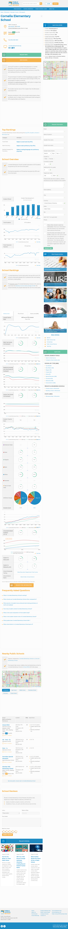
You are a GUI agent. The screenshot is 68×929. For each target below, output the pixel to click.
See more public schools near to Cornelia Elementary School (21, 781)
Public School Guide (45, 912)
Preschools (5, 693)
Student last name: (48, 145)
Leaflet (33, 686)
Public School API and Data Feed (59, 914)
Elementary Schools (32, 690)
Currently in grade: (48, 162)
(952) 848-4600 (14, 40)
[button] (21, 678)
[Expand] (4, 677)
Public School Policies (52, 344)
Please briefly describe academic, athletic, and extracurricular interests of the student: (55, 180)
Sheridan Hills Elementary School (7, 768)
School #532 (26, 667)
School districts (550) (51, 383)
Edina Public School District (27, 577)
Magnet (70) (48, 370)
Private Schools (14, 693)
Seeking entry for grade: (50, 167)
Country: (46, 201)
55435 (18, 27)
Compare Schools (44, 914)
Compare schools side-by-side (53, 360)
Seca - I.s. (5, 748)
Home (33, 911)
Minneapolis (11, 27)
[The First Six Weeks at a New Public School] (7, 848)
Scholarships (50, 342)
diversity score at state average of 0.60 (25, 286)
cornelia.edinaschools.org (14, 46)
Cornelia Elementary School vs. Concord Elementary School (23, 659)
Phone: (45, 220)
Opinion (48, 338)
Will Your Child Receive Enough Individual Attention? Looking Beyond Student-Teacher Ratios (21, 862)
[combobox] (30, 3)
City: (45, 195)
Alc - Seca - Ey (6, 740)
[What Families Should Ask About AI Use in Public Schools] (36, 848)
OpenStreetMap (38, 686)
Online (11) (48, 374)
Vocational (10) (49, 378)
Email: (45, 129)
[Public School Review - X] (2, 926)
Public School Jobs (51, 340)
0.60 (34, 508)
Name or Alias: (25, 810)
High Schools (14, 690)
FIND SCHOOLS (17, 8)
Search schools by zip (51, 358)
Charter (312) (48, 372)
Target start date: (48, 173)
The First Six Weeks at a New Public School (6, 858)
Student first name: (48, 140)
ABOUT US (51, 8)
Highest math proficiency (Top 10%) (26, 146)
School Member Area (56, 911)
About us (34, 912)
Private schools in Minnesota (52, 388)
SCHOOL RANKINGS (28, 8)
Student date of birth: (49, 151)
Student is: (46, 157)
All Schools (6, 690)
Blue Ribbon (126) (50, 368)
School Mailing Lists (56, 912)
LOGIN (48, 4)
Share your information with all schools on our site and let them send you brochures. (56, 227)
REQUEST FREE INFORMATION (24, 585)
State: (45, 206)
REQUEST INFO (24, 55)
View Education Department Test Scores (27, 572)
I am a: (3, 810)
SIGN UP (55, 4)
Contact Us (43, 915)
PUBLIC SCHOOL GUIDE (41, 8)
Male (46, 159)
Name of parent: (48, 135)
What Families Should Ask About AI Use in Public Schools (36, 859)
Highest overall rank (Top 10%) (25, 142)
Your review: (5, 816)
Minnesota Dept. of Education (53, 396)
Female (51, 159)
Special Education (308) (51, 376)
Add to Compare (8, 735)
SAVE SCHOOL (23, 60)
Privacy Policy (63, 927)
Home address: (47, 190)
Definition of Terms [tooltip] (6, 313)
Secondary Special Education (7, 758)
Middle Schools (22, 690)
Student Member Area (46, 911)
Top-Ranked (48, 366)
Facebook (4, 926)
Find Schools (34, 914)
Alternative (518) (49, 381)
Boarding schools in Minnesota (53, 391)
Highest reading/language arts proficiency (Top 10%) (28, 150)
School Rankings (35, 915)
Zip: (45, 212)
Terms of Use (56, 927)
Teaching (49, 346)
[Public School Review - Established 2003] (13, 3)
